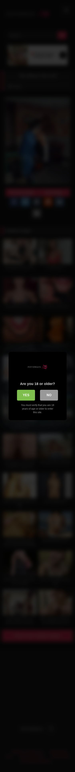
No (49, 395)
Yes (26, 395)
